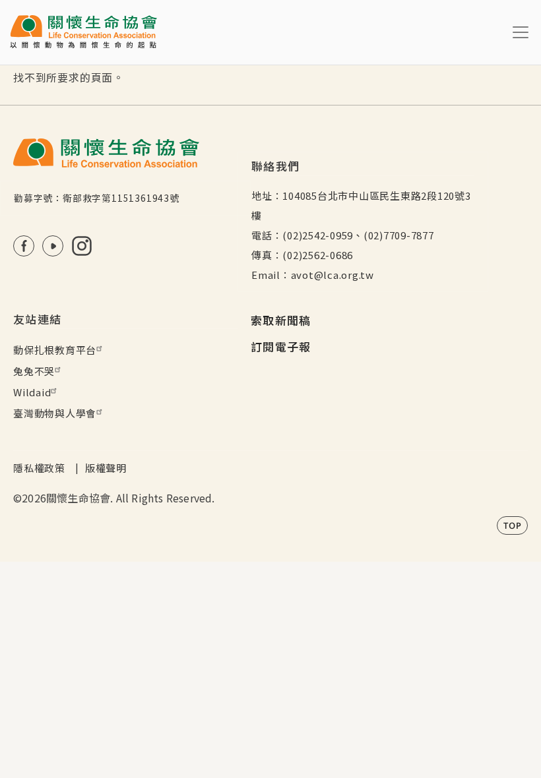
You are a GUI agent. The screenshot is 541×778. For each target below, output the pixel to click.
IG (81, 245)
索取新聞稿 (281, 320)
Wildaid (32, 392)
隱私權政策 (39, 468)
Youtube (52, 245)
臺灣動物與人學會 (54, 413)
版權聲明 (106, 468)
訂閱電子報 (281, 346)
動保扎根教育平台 (54, 350)
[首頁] (83, 32)
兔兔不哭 (34, 371)
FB (23, 245)
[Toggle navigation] (520, 32)
